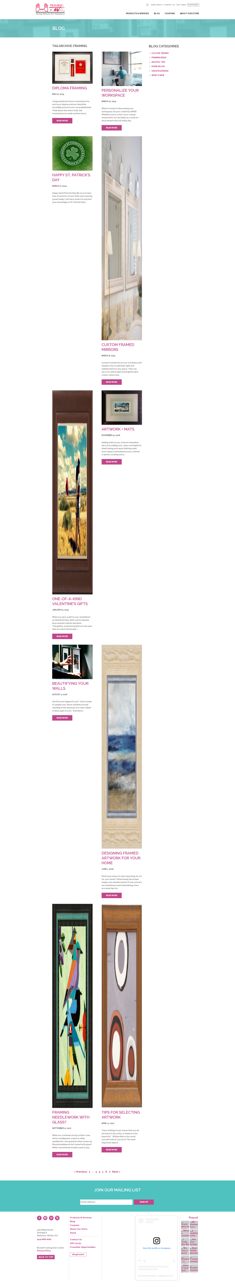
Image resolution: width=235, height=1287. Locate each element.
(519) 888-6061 (44, 1239)
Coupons (170, 13)
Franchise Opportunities (82, 1247)
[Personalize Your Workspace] (122, 69)
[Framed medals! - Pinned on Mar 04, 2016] (194, 1259)
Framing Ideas (158, 57)
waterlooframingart (148, 1276)
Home (73, 1233)
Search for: (148, 4)
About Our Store (189, 13)
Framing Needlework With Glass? (70, 1117)
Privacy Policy (44, 1251)
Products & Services (137, 13)
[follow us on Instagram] (45, 1218)
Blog (157, 13)
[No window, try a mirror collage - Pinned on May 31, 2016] (194, 1227)
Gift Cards (181, 5)
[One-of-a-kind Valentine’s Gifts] (72, 492)
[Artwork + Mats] (122, 407)
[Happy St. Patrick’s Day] (72, 153)
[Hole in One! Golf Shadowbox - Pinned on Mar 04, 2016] (185, 1269)
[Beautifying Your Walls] (72, 662)
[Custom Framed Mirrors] (122, 238)
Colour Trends (160, 53)
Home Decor (158, 66)
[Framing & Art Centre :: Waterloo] (50, 9)
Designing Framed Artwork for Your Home (121, 858)
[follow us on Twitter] (57, 1218)
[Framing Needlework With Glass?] (72, 1006)
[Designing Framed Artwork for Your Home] (122, 747)
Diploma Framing (69, 88)
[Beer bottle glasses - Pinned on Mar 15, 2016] (194, 1250)
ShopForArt (193, 5)
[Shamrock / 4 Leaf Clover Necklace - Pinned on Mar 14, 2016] (185, 1263)
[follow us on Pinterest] (51, 1218)
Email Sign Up (156, 5)
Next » (116, 1171)
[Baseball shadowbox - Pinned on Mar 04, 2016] (194, 1267)
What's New (157, 75)
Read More (62, 121)
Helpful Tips (158, 62)
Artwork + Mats (118, 429)
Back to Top (46, 1257)
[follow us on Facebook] (39, 1218)
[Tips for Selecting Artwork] (122, 1006)
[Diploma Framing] (72, 68)
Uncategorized (159, 71)
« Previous (80, 1171)
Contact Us (170, 5)
